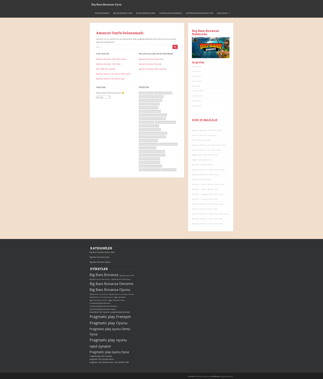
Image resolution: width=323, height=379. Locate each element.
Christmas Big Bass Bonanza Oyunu (152, 137)
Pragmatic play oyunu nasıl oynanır (152, 155)
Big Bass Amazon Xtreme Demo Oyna (207, 204)
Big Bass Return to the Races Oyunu (152, 118)
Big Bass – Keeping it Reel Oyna (205, 199)
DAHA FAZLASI (222, 13)
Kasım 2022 (196, 105)
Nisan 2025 (196, 66)
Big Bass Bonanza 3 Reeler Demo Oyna (208, 169)
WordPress (215, 376)
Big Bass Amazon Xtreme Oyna (205, 209)
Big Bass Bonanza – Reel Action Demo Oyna (210, 214)
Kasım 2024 (196, 81)
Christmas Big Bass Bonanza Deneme (153, 133)
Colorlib (191, 376)
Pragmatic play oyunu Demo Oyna (152, 151)
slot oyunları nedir (169, 170)
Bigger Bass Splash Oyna (202, 160)
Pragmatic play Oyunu (147, 148)
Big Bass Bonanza (102, 13)
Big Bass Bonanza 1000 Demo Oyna (111, 59)
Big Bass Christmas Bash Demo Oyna (207, 223)
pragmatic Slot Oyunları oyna (150, 170)
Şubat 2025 (196, 71)
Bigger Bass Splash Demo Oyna (205, 155)
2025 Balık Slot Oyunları (105, 69)
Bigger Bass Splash (146, 122)
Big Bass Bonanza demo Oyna (151, 69)
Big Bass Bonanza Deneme (149, 104)
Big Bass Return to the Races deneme (153, 115)
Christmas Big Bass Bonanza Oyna (199, 13)
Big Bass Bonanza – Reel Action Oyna (207, 219)
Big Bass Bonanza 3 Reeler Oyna (205, 174)
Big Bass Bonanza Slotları (202, 164)
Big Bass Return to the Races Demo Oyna (113, 74)
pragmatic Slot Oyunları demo (150, 166)
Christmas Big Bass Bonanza (170, 13)
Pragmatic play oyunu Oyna (149, 159)
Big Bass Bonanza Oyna (106, 4)
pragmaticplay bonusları (148, 144)
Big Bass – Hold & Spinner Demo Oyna (208, 184)
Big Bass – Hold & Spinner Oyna (205, 189)
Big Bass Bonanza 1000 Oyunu (150, 100)
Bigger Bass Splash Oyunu (149, 126)
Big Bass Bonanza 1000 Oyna (108, 64)
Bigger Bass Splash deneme (165, 122)
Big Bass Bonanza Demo (145, 13)
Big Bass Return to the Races (150, 111)
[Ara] (175, 47)
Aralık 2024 (196, 76)
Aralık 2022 (196, 101)
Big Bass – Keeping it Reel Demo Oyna (208, 194)
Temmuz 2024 (198, 91)
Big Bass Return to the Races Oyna (110, 79)
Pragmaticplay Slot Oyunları (149, 162)
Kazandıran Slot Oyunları (148, 140)
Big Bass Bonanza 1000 (163, 93)
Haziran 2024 (197, 96)
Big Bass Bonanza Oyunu (149, 59)
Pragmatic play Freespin (168, 144)
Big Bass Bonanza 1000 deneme (151, 97)
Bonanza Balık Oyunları (201, 179)
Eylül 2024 (196, 86)
